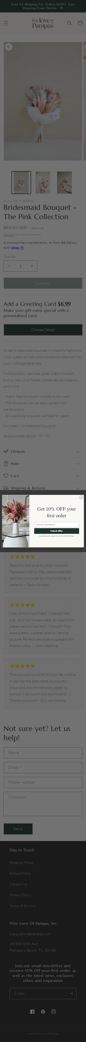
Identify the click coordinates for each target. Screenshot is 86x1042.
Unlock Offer (56, 530)
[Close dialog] (81, 497)
